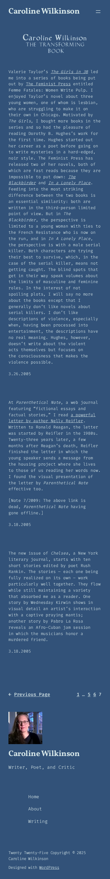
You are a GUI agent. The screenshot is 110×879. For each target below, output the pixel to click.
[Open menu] (98, 11)
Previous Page (29, 694)
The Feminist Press (48, 84)
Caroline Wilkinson (44, 11)
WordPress (49, 867)
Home (33, 797)
